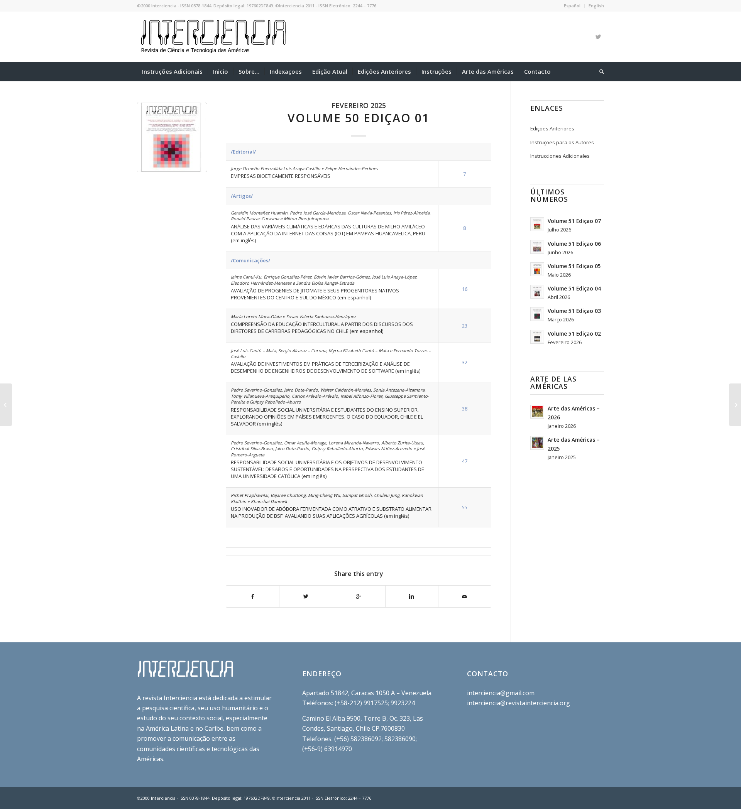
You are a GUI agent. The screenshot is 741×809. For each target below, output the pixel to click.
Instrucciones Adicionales (560, 155)
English (596, 5)
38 (464, 408)
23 (464, 325)
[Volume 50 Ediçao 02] (735, 404)
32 (464, 362)
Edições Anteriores (552, 128)
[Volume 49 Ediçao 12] (6, 404)
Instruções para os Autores (562, 142)
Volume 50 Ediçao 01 (359, 118)
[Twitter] (598, 36)
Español (572, 5)
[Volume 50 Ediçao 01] (171, 137)
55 (464, 507)
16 (464, 288)
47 (464, 461)
